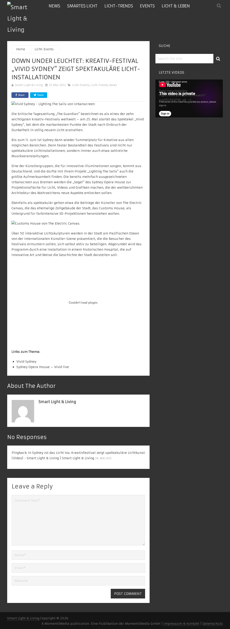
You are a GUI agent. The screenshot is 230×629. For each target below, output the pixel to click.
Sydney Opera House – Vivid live (42, 367)
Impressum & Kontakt (181, 624)
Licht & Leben (176, 6)
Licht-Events (80, 85)
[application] (189, 98)
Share (21, 95)
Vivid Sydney (26, 362)
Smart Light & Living (29, 85)
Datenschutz (212, 624)
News (54, 6)
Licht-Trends (118, 6)
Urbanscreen (22, 182)
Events (147, 6)
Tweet (40, 95)
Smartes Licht (82, 6)
